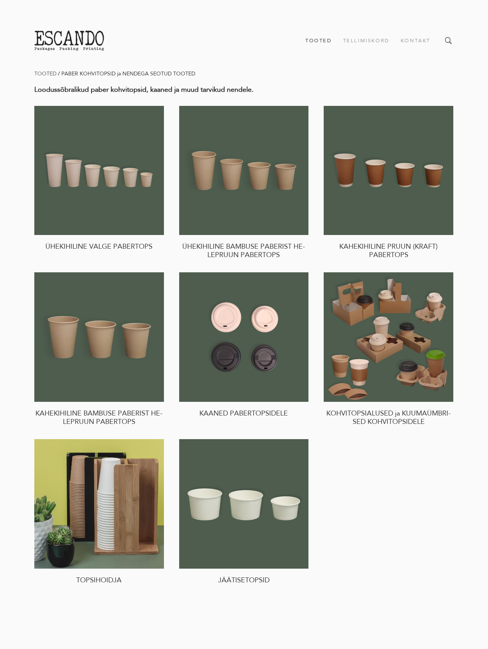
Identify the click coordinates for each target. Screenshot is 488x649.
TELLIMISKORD (366, 40)
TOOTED (318, 40)
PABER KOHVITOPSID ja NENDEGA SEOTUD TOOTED (128, 73)
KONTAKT (415, 40)
